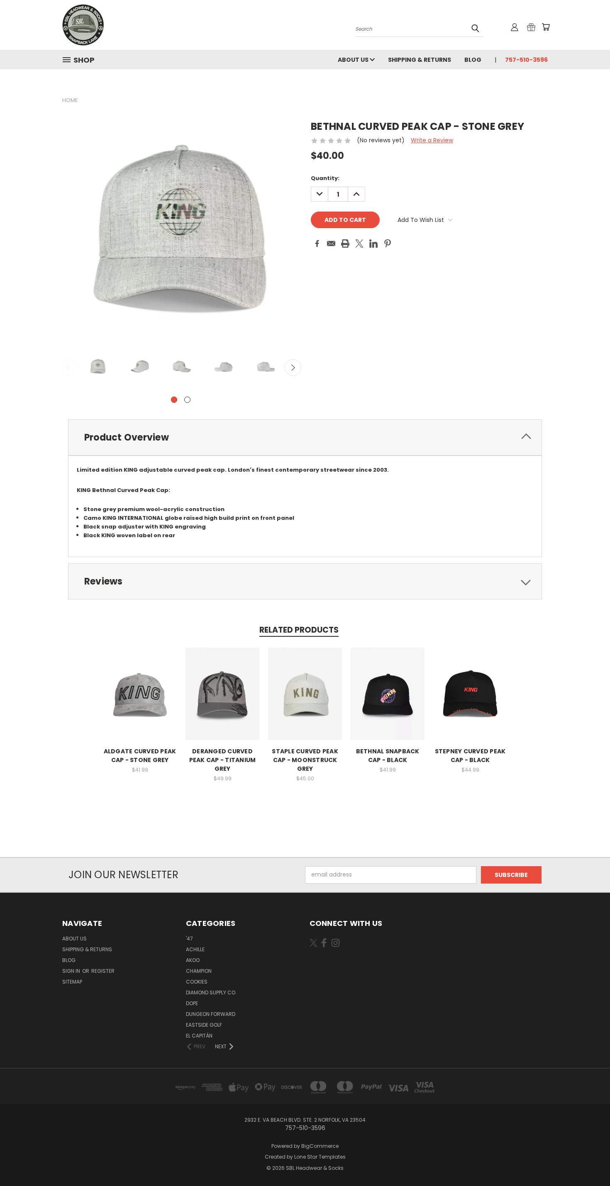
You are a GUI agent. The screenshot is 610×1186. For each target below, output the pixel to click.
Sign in (71, 970)
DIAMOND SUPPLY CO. (211, 992)
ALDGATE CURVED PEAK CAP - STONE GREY (140, 755)
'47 (189, 938)
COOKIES (196, 981)
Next (293, 367)
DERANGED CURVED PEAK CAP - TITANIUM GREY (222, 760)
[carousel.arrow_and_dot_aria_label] (187, 400)
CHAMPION (199, 970)
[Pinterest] (387, 243)
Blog (472, 60)
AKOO (193, 960)
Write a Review (432, 140)
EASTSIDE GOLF (204, 1024)
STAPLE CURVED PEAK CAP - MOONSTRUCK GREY (305, 760)
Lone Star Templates (320, 1156)
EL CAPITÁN (199, 1035)
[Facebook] (317, 243)
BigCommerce (320, 1145)
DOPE (192, 1003)
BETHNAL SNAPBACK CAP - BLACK (388, 755)
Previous (68, 367)
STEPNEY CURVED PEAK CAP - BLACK (470, 755)
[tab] (305, 437)
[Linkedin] (373, 243)
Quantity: (325, 178)
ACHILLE (195, 949)
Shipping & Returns (419, 60)
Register (103, 970)
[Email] (331, 243)
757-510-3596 (526, 60)
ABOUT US (354, 60)
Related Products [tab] (299, 630)
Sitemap (72, 981)
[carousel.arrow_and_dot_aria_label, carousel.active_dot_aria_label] (174, 400)
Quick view (140, 684)
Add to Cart (140, 700)
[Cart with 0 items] (546, 27)
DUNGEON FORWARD (210, 1014)
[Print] (345, 243)
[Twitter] (359, 243)
